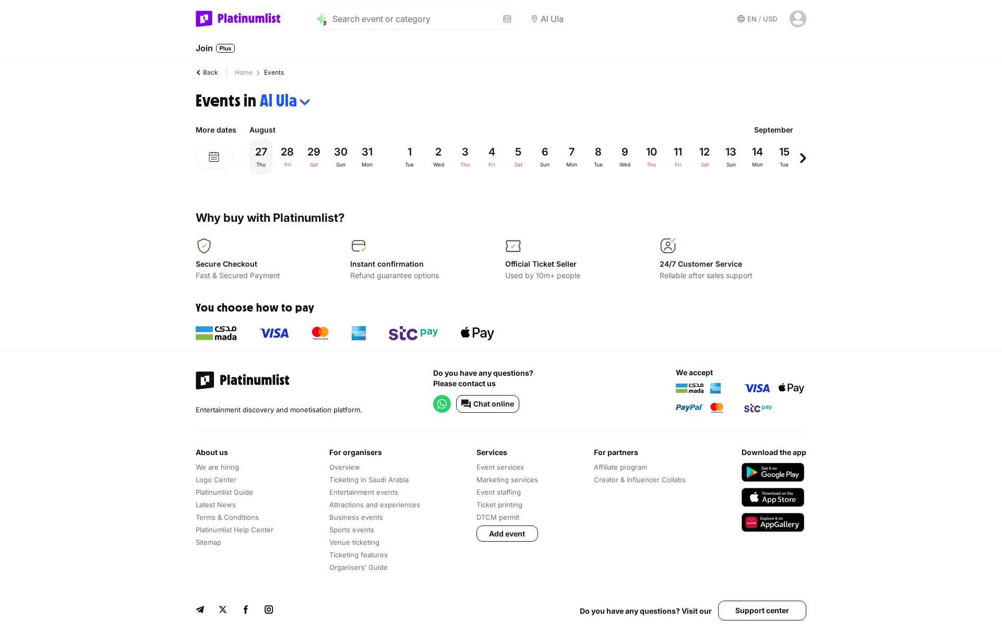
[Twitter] (223, 611)
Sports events (351, 529)
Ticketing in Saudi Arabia (369, 479)
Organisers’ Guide (358, 567)
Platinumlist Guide (224, 492)
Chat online (493, 403)
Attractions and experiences (374, 504)
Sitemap (208, 542)
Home (244, 72)
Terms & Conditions (227, 517)
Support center (762, 610)
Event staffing (498, 492)
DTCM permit (497, 517)
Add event (507, 533)
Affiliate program (620, 467)
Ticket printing (499, 504)
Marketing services (507, 479)
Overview (344, 467)
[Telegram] (200, 611)
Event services (500, 467)
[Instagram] (269, 611)
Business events (356, 517)
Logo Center (216, 479)
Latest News (216, 504)
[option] (524, 156)
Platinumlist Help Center (234, 529)
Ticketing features (358, 555)
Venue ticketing (354, 542)
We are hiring (217, 467)
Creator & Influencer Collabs (640, 479)
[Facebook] (246, 611)
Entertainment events (363, 492)
